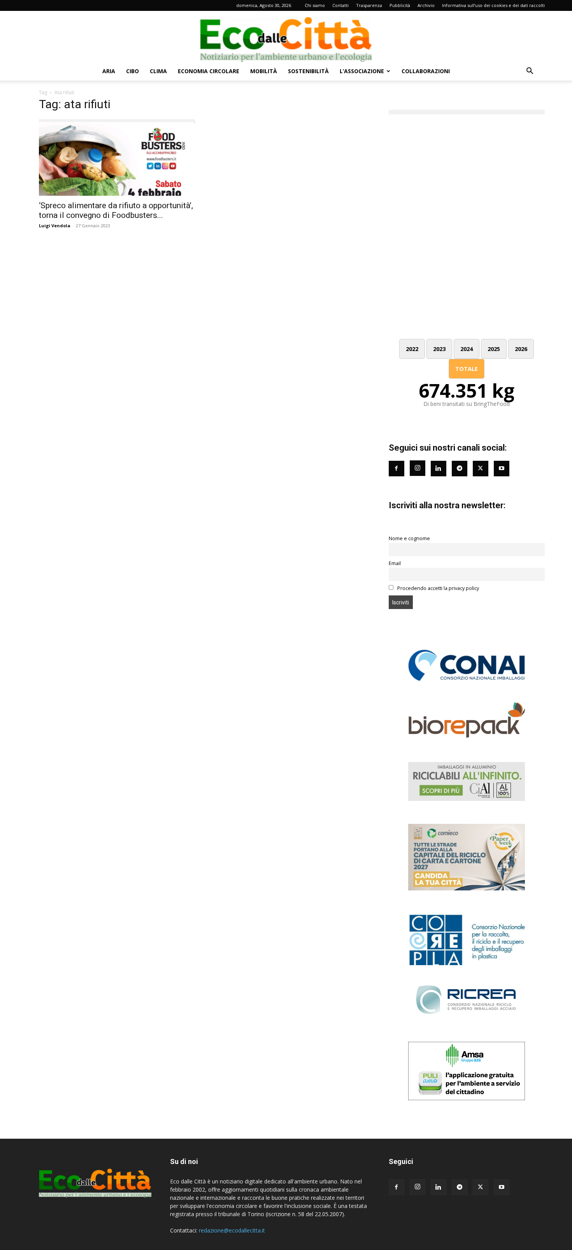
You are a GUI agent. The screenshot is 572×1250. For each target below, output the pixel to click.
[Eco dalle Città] (286, 36)
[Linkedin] (438, 468)
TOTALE (466, 368)
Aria (108, 71)
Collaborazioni (426, 71)
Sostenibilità (308, 71)
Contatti (340, 5)
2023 (439, 349)
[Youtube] (501, 468)
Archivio (426, 5)
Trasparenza (369, 5)
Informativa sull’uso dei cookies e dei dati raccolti (493, 5)
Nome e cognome (409, 538)
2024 (466, 349)
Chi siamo (315, 5)
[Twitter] (480, 468)
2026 (521, 349)
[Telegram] (459, 468)
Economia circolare (208, 71)
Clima (158, 71)
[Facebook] (396, 468)
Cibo (132, 71)
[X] (480, 1187)
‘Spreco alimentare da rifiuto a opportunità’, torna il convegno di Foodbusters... (116, 210)
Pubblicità (400, 5)
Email (395, 563)
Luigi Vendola (54, 225)
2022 (412, 349)
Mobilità (263, 71)
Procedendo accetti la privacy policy (437, 588)
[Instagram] (417, 468)
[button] (529, 71)
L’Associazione (362, 71)
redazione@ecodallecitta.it (232, 1230)
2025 (494, 349)
